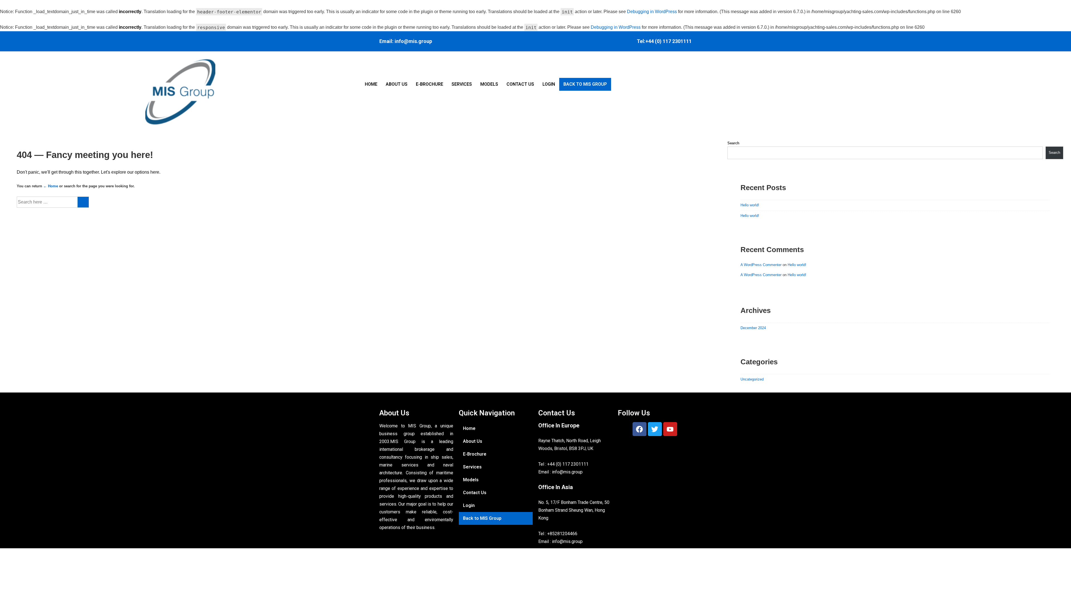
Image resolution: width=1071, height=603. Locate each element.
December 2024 (753, 328)
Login (548, 84)
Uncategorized (752, 379)
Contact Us (520, 84)
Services (462, 84)
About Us (396, 84)
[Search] (83, 202)
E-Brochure (429, 84)
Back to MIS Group (585, 84)
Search (733, 143)
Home (371, 84)
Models (489, 84)
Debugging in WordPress (652, 11)
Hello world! (749, 205)
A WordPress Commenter (760, 265)
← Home (50, 186)
